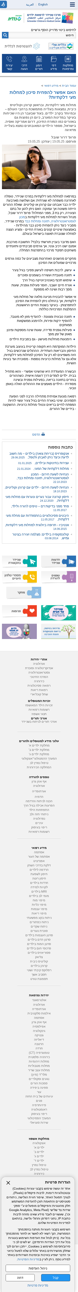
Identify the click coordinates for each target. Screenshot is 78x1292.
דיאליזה (39, 1039)
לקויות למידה (39, 887)
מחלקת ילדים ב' (39, 749)
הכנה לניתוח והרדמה (39, 801)
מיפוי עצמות (39, 909)
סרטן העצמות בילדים (39, 935)
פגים (39, 1100)
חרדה (39, 1048)
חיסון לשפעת (39, 874)
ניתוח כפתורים (39, 922)
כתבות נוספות (60, 447)
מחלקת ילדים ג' (39, 754)
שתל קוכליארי (39, 694)
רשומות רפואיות (39, 709)
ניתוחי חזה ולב (39, 814)
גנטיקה (39, 1035)
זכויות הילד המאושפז (39, 705)
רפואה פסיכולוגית (39, 685)
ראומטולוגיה (39, 1109)
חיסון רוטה (39, 878)
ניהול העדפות (38, 1268)
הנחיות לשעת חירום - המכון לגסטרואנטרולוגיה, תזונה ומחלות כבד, (43, 478)
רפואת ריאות (39, 690)
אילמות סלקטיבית (39, 1013)
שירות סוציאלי (39, 1122)
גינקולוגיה (39, 1031)
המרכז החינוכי (39, 677)
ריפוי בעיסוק (39, 827)
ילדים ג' (39, 1156)
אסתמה (39, 852)
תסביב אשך (39, 974)
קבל (55, 1278)
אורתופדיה (39, 791)
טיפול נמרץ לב (39, 763)
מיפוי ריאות (39, 913)
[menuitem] (68, 63)
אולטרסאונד (39, 1000)
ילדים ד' (39, 1160)
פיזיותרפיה (39, 1105)
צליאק (39, 957)
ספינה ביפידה (39, 1087)
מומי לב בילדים (39, 896)
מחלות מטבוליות (39, 1065)
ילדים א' (39, 1147)
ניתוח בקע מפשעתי (39, 917)
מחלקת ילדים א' (39, 745)
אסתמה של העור (39, 856)
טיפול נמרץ (39, 1165)
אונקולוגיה (39, 1143)
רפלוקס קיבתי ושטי (39, 970)
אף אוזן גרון (39, 781)
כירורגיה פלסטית (39, 1057)
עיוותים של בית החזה (39, 1096)
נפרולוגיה (39, 818)
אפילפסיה (39, 1026)
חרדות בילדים (39, 882)
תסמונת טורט (39, 979)
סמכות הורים (39, 1083)
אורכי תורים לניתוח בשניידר (39, 721)
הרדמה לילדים (39, 869)
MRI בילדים (39, 891)
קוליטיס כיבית (39, 961)
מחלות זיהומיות (39, 1061)
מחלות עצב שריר (39, 1070)
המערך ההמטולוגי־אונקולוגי (39, 758)
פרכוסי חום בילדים (39, 948)
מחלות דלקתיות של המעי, (43, 468)
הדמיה (39, 796)
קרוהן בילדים (39, 965)
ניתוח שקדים (39, 926)
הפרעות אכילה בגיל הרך (39, 805)
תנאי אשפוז (39, 714)
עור (39, 1092)
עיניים (39, 823)
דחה (20, 1278)
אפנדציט (39, 861)
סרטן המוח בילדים (39, 944)
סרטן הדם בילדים (39, 939)
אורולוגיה (39, 663)
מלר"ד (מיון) (39, 1074)
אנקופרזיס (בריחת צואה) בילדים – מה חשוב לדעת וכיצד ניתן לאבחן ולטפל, (39, 455)
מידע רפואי (51, 85)
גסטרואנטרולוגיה (39, 672)
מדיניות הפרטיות (28, 1259)
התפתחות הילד (39, 810)
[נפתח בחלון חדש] (16, 18)
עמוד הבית (69, 85)
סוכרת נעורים (39, 931)
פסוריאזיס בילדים (39, 952)
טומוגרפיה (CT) (39, 1052)
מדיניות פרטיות (38, 1285)
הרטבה (39, 1044)
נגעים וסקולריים (39, 1079)
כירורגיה (39, 681)
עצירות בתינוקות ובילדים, (43, 463)
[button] (5, 35)
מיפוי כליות (39, 904)
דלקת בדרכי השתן (39, 865)
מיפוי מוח (39, 900)
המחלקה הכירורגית (39, 767)
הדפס (36, 434)
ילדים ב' (39, 1152)
